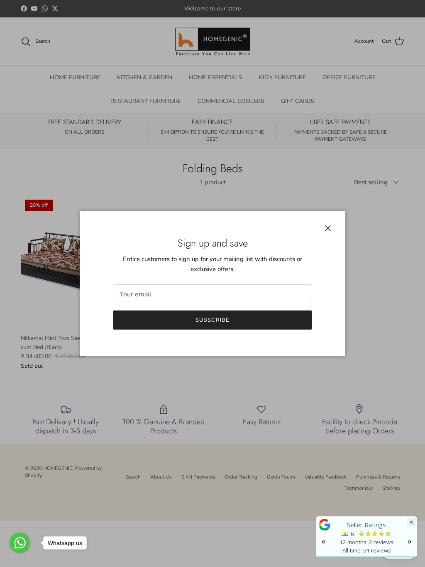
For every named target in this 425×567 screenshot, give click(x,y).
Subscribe (212, 320)
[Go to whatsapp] (20, 543)
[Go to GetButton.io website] (20, 558)
